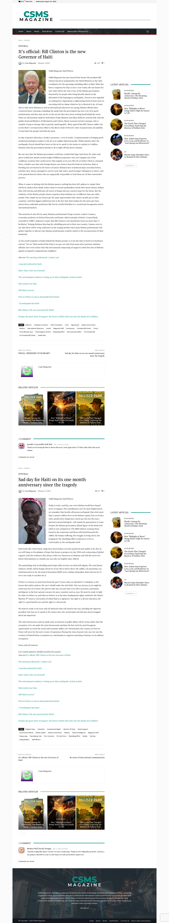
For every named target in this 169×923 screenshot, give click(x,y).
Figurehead (75, 325)
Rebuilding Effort (59, 332)
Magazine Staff (58, 328)
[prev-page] (20, 429)
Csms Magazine (30, 63)
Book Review (32, 415)
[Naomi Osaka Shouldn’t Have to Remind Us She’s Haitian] (116, 155)
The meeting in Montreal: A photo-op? (42, 257)
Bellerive (29, 325)
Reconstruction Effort (74, 332)
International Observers (35, 328)
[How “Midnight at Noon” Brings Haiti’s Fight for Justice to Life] (61, 408)
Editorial (27, 40)
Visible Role (42, 335)
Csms (67, 325)
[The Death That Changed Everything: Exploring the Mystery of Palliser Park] (90, 408)
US (125, 152)
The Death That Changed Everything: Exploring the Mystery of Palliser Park (90, 420)
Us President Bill (89, 332)
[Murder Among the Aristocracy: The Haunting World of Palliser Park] (32, 408)
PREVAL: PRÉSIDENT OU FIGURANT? (34, 353)
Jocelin (48, 328)
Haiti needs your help (27, 283)
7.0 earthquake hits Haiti (28, 303)
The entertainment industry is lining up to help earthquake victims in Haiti (50, 277)
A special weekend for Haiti (30, 264)
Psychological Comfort (43, 332)
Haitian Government (88, 325)
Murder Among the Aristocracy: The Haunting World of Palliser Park (32, 420)
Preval (96, 328)
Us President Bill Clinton (27, 335)
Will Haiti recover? (26, 290)
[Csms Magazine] (20, 63)
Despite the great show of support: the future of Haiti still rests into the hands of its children (58, 316)
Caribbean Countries (41, 325)
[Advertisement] (105, 14)
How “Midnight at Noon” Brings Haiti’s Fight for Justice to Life (61, 420)
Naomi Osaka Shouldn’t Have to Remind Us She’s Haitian (136, 155)
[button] (148, 31)
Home (20, 40)
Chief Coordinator (56, 325)
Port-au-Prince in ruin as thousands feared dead (38, 297)
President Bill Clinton (84, 328)
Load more (130, 165)
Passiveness (70, 328)
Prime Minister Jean (26, 332)
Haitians (22, 328)
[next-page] (23, 429)
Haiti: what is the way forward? (31, 270)
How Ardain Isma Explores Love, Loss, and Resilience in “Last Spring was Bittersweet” (137, 140)
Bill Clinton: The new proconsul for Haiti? (36, 310)
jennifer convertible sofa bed (39, 444)
